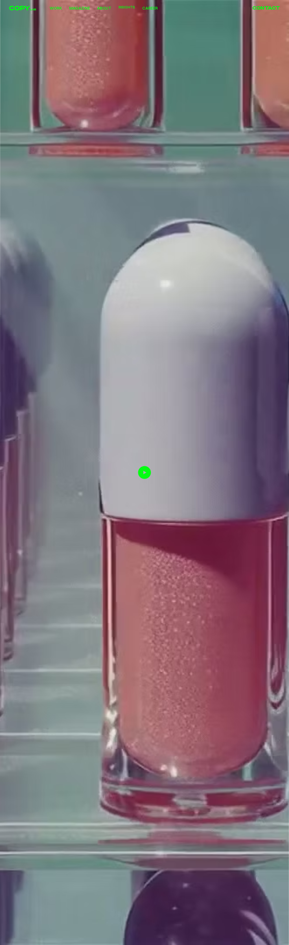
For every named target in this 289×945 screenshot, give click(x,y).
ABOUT (104, 8)
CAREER (150, 8)
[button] (279, 938)
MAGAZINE (79, 8)
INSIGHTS (127, 7)
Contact (266, 8)
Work (56, 8)
